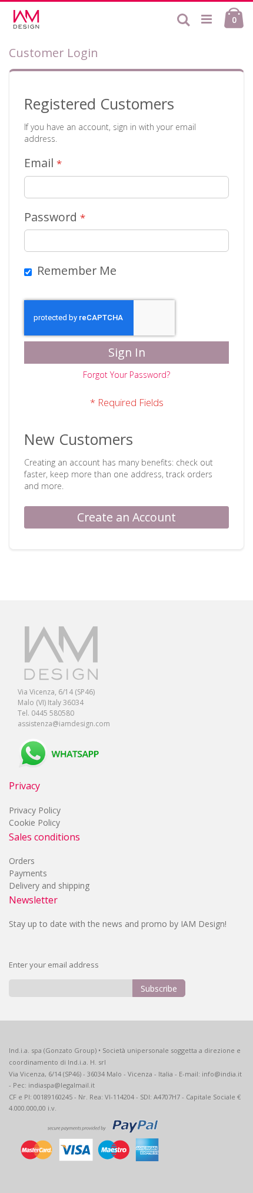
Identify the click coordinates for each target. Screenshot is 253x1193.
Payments (28, 873)
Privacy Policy (35, 810)
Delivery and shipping (49, 885)
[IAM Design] (47, 19)
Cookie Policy (34, 822)
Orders (22, 860)
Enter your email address (54, 964)
